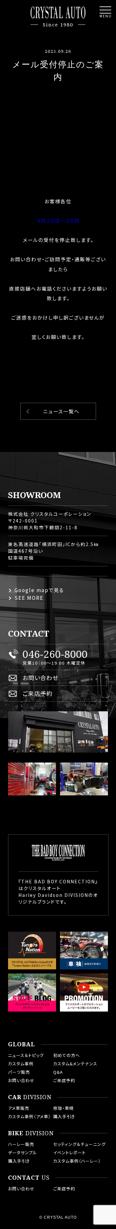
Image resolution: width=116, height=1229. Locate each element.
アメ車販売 (18, 1108)
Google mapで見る (39, 590)
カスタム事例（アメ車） (29, 1116)
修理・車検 (63, 1108)
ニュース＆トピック (26, 1055)
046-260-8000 (55, 654)
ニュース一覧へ (61, 411)
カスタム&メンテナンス (75, 1064)
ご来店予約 (38, 693)
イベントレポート (69, 1152)
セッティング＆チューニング (79, 1144)
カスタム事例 (21, 1064)
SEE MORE (29, 597)
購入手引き (64, 1116)
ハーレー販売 (21, 1144)
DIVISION (30, 1097)
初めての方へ (66, 1055)
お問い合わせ (40, 677)
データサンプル (22, 1152)
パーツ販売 (19, 1072)
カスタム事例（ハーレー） (77, 1161)
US (29, 1178)
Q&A (58, 1072)
